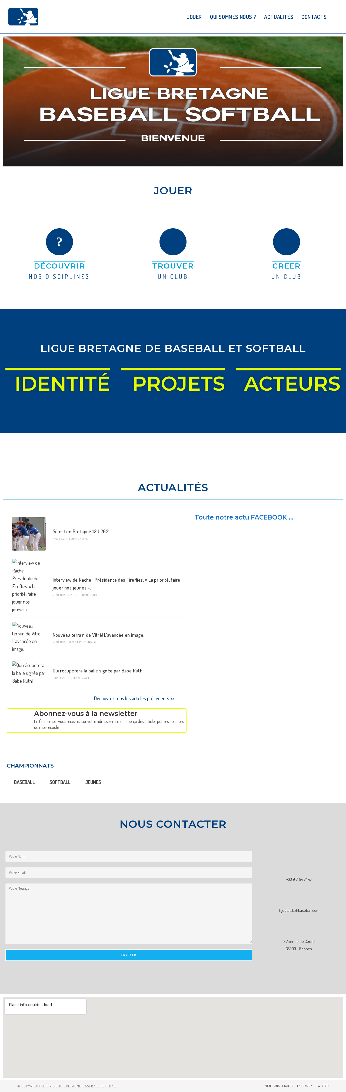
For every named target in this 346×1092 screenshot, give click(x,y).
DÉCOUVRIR (59, 266)
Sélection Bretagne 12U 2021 (81, 531)
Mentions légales (279, 1086)
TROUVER (173, 266)
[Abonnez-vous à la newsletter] (19, 720)
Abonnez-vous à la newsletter (85, 713)
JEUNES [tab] (93, 782)
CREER (286, 266)
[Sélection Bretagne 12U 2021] (29, 534)
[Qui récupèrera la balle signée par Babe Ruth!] (29, 673)
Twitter (322, 1086)
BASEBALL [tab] (24, 782)
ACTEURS (292, 383)
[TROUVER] (173, 241)
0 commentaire (78, 538)
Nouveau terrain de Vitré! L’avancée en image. (98, 635)
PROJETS (178, 383)
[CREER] (286, 241)
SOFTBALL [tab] (60, 782)
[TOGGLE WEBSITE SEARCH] (337, 17)
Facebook (304, 1086)
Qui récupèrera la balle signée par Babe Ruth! (98, 671)
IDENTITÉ (62, 383)
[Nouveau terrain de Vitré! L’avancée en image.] (29, 637)
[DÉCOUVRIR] (59, 241)
